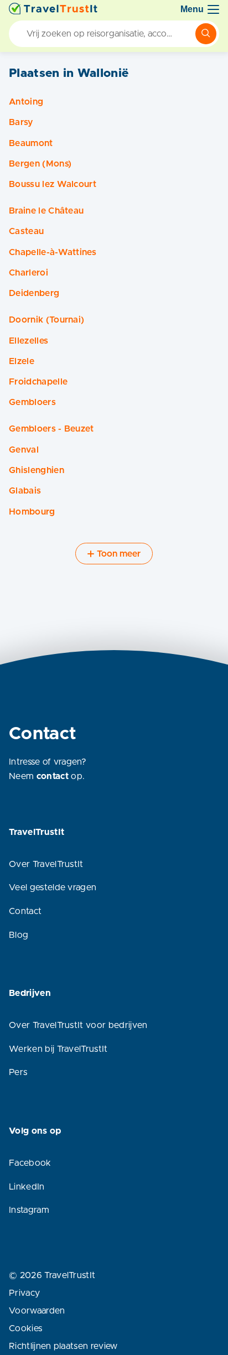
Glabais (25, 490)
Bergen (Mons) (40, 163)
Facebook (30, 1163)
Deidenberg (34, 293)
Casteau (26, 231)
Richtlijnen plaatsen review (63, 1346)
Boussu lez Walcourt (52, 184)
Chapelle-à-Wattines (52, 252)
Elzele (21, 361)
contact (53, 776)
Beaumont (31, 143)
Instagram (29, 1210)
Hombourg (32, 511)
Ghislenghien (36, 470)
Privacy (24, 1293)
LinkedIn (27, 1186)
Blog (18, 935)
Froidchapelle (38, 381)
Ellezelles (28, 340)
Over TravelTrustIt (46, 864)
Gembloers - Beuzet (51, 428)
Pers (18, 1072)
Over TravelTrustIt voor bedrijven (78, 1025)
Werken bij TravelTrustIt (58, 1049)
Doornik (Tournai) (46, 319)
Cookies (25, 1328)
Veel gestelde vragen (52, 887)
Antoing (26, 101)
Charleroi (28, 272)
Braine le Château (46, 210)
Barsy (21, 122)
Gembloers (32, 402)
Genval (24, 449)
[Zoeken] (205, 33)
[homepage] (53, 9)
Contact (25, 911)
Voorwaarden (37, 1310)
